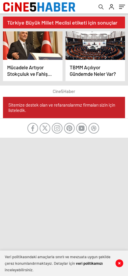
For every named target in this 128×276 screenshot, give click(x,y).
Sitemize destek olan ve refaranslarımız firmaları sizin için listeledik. (61, 107)
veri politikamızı (89, 263)
